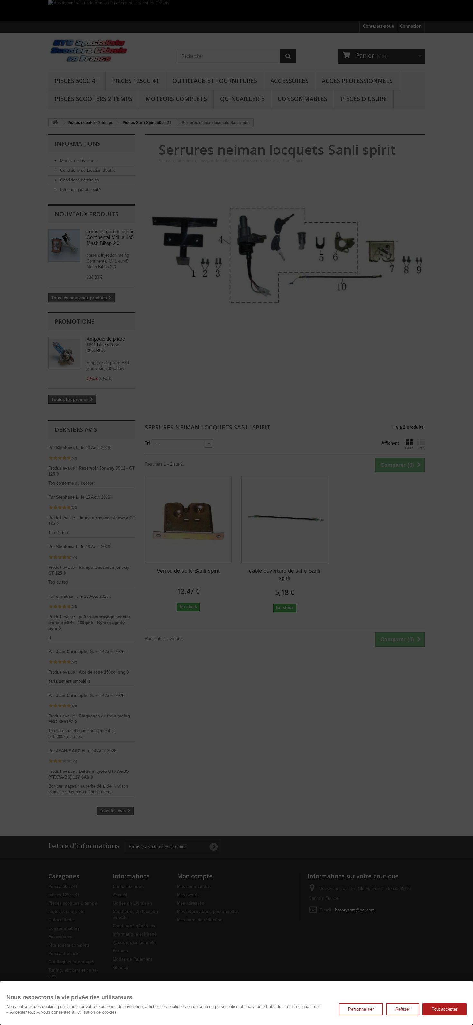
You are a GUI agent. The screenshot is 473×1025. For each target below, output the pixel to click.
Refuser (402, 1009)
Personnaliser (361, 1009)
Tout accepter (444, 1009)
